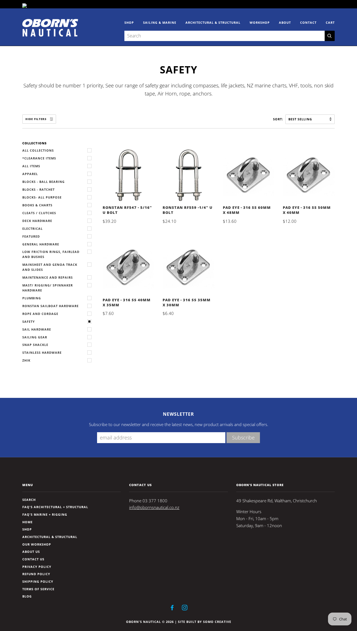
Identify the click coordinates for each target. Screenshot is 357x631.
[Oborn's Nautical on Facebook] (172, 608)
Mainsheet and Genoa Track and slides (49, 267)
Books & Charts (37, 205)
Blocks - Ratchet (38, 189)
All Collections (38, 150)
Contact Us (33, 559)
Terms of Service (38, 589)
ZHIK (26, 360)
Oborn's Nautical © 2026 (150, 622)
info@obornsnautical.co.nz (154, 507)
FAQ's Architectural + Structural (55, 507)
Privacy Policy (36, 567)
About (285, 22)
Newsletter (178, 414)
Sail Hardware (36, 329)
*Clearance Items (39, 158)
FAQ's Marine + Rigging (44, 514)
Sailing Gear (34, 337)
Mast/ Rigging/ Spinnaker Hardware (47, 287)
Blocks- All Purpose (42, 197)
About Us (31, 551)
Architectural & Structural (212, 22)
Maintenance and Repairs (47, 277)
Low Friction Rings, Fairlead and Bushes (50, 254)
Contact (308, 22)
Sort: (278, 119)
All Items (31, 166)
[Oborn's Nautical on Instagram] (185, 608)
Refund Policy (36, 574)
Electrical (32, 228)
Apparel (30, 174)
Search (29, 500)
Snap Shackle (35, 345)
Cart (330, 22)
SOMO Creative (217, 622)
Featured (31, 236)
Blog (27, 596)
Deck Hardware (37, 221)
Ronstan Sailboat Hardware (50, 306)
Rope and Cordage (40, 314)
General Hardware (40, 244)
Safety (28, 321)
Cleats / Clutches (39, 213)
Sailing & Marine (159, 22)
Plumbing (31, 298)
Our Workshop (36, 544)
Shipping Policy (37, 581)
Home (27, 522)
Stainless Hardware (42, 352)
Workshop (260, 22)
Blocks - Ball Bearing (43, 182)
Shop (129, 22)
